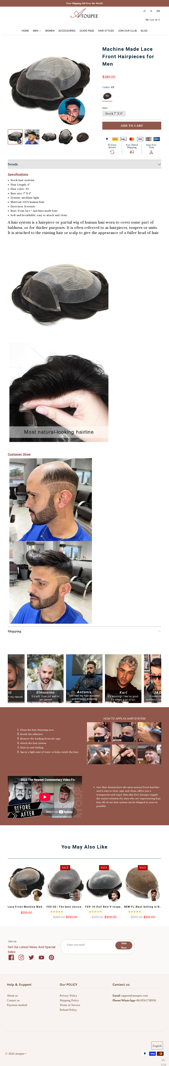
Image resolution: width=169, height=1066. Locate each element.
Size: (105, 107)
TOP (163, 1060)
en (158, 11)
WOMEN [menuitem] (49, 30)
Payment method (17, 1005)
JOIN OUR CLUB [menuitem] (127, 30)
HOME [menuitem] (25, 30)
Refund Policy (68, 1009)
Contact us (13, 1000)
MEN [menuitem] (35, 30)
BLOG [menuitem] (144, 30)
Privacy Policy (68, 995)
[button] (85, 86)
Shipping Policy (69, 1000)
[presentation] (157, 886)
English (157, 1045)
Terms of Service (70, 1005)
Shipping (14, 631)
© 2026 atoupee (14, 1053)
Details (13, 164)
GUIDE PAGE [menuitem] (87, 30)
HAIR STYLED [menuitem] (106, 30)
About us (12, 995)
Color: (108, 87)
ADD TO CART (132, 125)
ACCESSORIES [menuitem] (67, 30)
